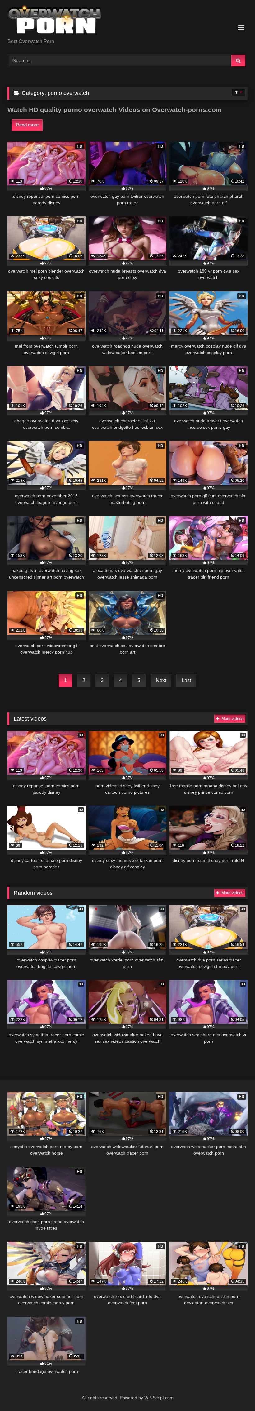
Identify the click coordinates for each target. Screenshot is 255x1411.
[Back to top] (236, 1393)
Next (161, 680)
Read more (27, 124)
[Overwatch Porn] (127, 21)
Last (186, 680)
